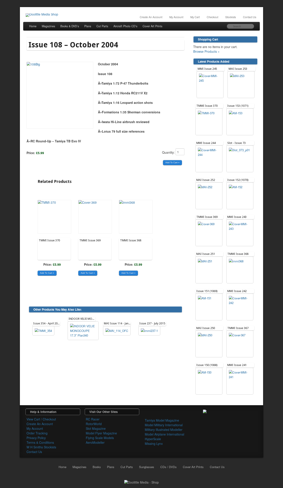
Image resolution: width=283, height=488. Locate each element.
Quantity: (169, 152)
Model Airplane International (164, 434)
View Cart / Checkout (41, 419)
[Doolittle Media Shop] (41, 15)
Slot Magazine (96, 428)
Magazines (48, 26)
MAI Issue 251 (205, 254)
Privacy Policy (36, 438)
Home (32, 26)
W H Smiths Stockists (41, 447)
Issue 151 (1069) (207, 291)
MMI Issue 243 (237, 217)
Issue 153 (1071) (238, 105)
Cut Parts (102, 26)
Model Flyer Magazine (101, 433)
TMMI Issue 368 (130, 240)
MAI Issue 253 (238, 68)
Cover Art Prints (152, 26)
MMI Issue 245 (207, 68)
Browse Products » (206, 51)
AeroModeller (95, 442)
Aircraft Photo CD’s (125, 26)
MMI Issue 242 (237, 291)
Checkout (212, 17)
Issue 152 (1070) (238, 180)
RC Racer (92, 419)
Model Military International (164, 425)
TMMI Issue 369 (90, 240)
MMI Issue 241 (237, 365)
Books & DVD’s (69, 26)
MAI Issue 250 (205, 328)
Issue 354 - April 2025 (47, 323)
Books (97, 467)
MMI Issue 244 (206, 143)
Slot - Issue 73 (236, 143)
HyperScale (153, 439)
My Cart (195, 17)
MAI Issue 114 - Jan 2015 (119, 323)
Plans (87, 26)
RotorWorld (94, 424)
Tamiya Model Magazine (162, 420)
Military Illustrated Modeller (163, 429)
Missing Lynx (154, 443)
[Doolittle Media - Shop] (141, 482)
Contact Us (249, 17)
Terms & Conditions (40, 442)
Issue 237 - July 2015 (152, 323)
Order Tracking (37, 433)
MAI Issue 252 (205, 180)
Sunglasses (146, 467)
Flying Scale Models (100, 438)
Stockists (230, 17)
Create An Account (151, 17)
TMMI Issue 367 (238, 328)
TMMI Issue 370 (49, 240)
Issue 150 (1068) (207, 365)
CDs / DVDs (168, 467)
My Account (176, 17)
